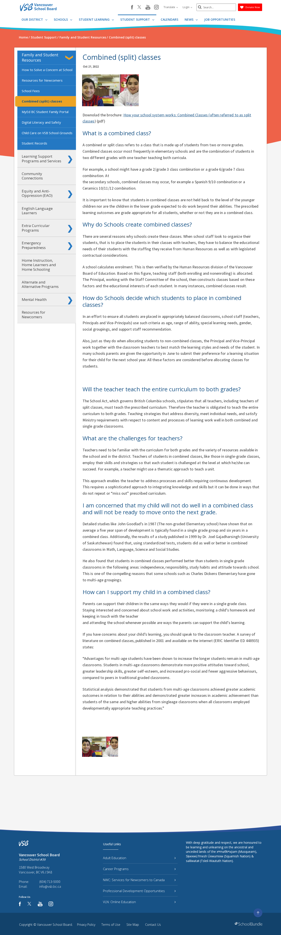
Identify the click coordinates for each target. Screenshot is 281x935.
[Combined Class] (100, 747)
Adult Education (114, 858)
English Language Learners (37, 210)
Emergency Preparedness (34, 245)
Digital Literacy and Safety (41, 122)
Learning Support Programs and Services (41, 158)
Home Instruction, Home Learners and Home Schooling (39, 265)
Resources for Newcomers (42, 80)
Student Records (34, 143)
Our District (33, 19)
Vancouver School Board (54, 924)
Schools (61, 19)
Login (186, 7)
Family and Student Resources (40, 57)
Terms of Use (110, 924)
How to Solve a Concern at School (47, 70)
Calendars (169, 19)
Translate (170, 7)
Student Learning (94, 19)
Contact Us (153, 924)
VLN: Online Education (119, 902)
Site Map (132, 924)
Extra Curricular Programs (36, 227)
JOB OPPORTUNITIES (219, 19)
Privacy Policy (86, 924)
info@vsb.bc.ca (50, 886)
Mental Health (34, 299)
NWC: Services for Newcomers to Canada (134, 880)
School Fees (31, 91)
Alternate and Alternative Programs (40, 284)
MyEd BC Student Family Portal (45, 112)
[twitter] (139, 7)
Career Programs (116, 869)
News (189, 19)
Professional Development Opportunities (134, 891)
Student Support (135, 19)
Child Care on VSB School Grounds (47, 133)
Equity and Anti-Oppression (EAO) (37, 193)
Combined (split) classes (42, 101)
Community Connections (32, 176)
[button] (70, 57)
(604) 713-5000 (49, 881)
